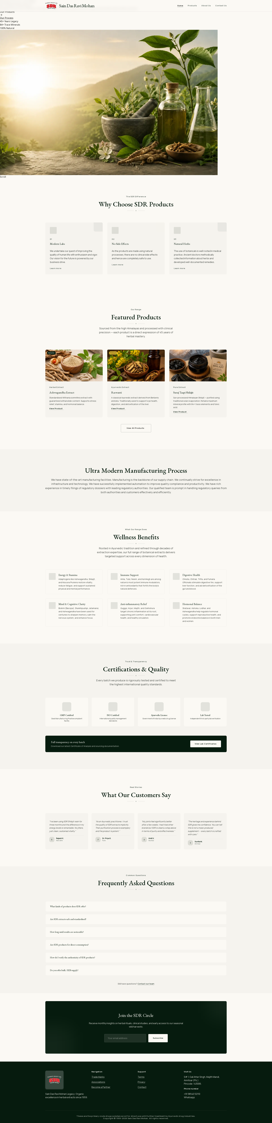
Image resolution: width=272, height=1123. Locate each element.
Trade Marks (98, 1076)
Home (180, 6)
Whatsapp (189, 1097)
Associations (98, 1082)
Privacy (141, 1082)
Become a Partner (101, 1087)
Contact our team (146, 983)
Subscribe (158, 1038)
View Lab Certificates (205, 744)
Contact (142, 1087)
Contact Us (221, 6)
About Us (206, 6)
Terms (141, 1076)
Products (192, 6)
